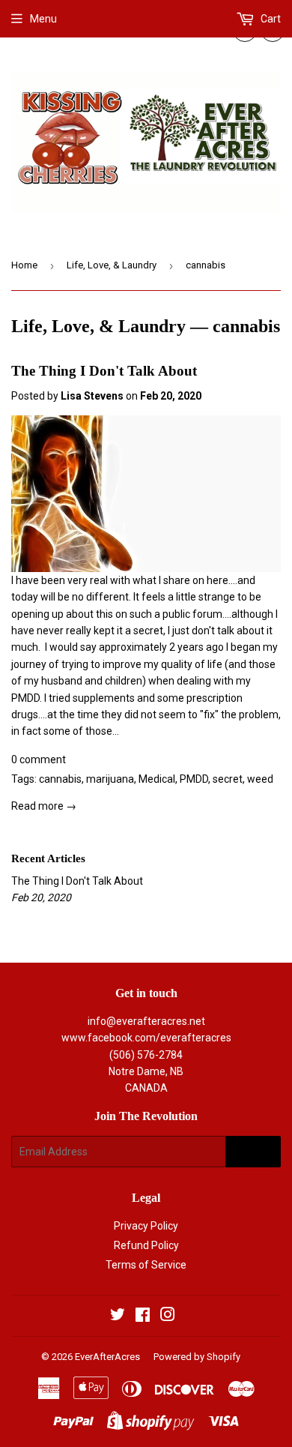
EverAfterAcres (107, 1356)
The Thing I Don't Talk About (104, 371)
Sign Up (253, 1152)
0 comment (38, 759)
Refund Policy (146, 1245)
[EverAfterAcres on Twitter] (117, 1317)
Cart (269, 19)
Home (24, 265)
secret (228, 779)
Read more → (43, 806)
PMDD (194, 779)
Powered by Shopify (196, 1356)
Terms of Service (146, 1265)
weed (260, 779)
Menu (43, 19)
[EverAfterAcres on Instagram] (167, 1317)
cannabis (60, 779)
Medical (157, 779)
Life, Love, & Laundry (111, 265)
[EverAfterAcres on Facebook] (142, 1317)
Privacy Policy (146, 1226)
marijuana (110, 779)
